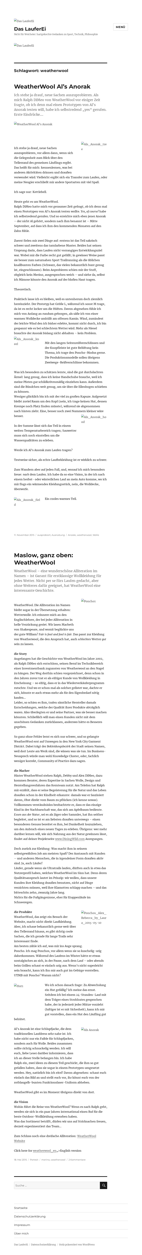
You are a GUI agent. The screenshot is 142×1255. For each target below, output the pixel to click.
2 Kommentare (77, 1159)
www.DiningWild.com (70, 839)
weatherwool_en (44, 1150)
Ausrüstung (58, 535)
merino (45, 1159)
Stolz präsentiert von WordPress (77, 1244)
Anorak (72, 535)
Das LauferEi (30, 29)
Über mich (21, 1233)
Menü (120, 27)
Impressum (22, 1225)
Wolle (96, 535)
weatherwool (84, 535)
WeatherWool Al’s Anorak (52, 86)
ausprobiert (44, 535)
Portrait (34, 1159)
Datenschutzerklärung (30, 1216)
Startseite (21, 1208)
